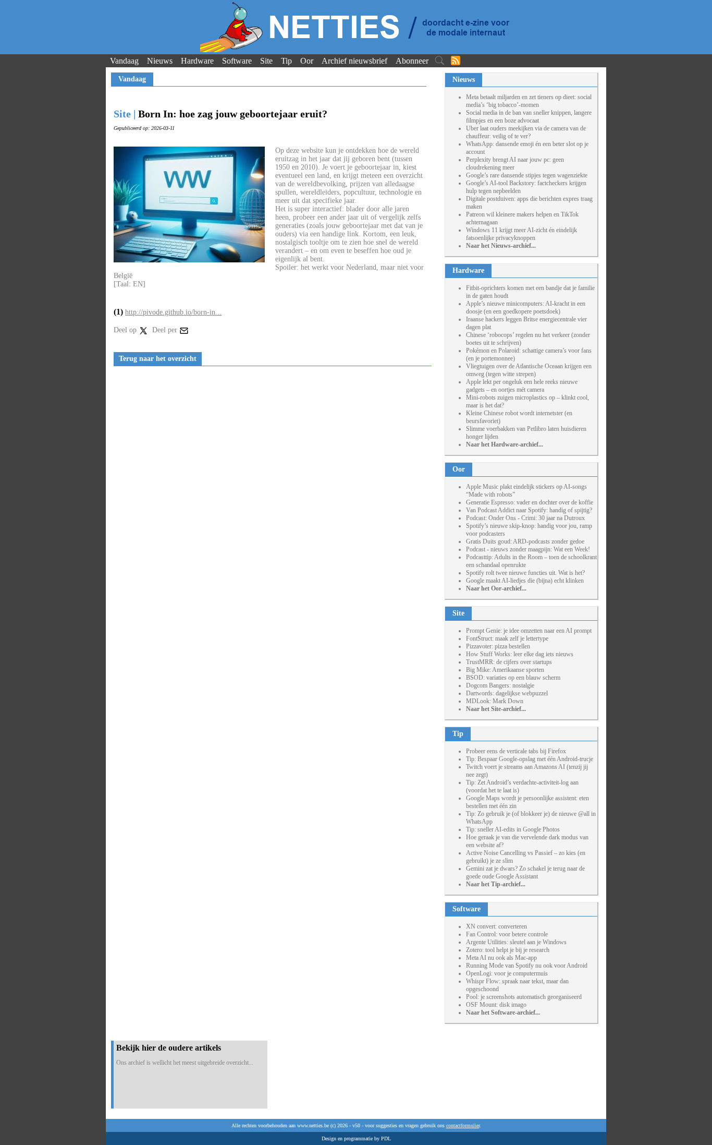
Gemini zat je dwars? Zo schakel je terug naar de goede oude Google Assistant (525, 872)
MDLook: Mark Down (494, 701)
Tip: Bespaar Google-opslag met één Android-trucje (529, 759)
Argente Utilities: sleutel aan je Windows (516, 942)
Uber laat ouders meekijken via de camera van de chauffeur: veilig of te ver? (526, 132)
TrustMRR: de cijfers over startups (509, 662)
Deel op (126, 330)
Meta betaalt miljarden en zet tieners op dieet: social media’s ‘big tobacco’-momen (529, 101)
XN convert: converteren (496, 926)
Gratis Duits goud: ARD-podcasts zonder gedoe (525, 541)
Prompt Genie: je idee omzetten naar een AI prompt (529, 630)
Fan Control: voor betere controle (507, 934)
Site (266, 60)
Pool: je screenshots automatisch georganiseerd (524, 997)
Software (237, 60)
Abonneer (412, 60)
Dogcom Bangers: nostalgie (500, 685)
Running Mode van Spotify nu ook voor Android (526, 965)
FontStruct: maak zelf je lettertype (507, 638)
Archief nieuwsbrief (354, 60)
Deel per (165, 330)
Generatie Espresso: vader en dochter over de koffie (529, 502)
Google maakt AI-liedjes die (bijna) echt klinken (525, 580)
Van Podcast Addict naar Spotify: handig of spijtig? (529, 510)
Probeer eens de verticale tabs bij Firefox (516, 751)
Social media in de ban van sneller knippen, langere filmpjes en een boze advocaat (529, 116)
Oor (306, 60)
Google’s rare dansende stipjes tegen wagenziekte (526, 175)
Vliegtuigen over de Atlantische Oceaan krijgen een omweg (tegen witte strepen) (529, 370)
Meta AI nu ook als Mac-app (501, 957)
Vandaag (124, 60)
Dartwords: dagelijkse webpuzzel (507, 693)
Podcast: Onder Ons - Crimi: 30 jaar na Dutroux (525, 518)
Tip (286, 60)
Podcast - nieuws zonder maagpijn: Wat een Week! (528, 549)
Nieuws (160, 60)
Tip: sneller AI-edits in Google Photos (513, 829)
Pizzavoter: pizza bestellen (498, 646)
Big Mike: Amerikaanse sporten (505, 669)
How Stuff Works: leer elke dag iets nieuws (519, 654)
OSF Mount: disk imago (496, 1004)
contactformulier (463, 1125)
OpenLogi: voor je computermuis (507, 973)
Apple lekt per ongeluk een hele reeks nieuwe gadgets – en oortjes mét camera (522, 385)
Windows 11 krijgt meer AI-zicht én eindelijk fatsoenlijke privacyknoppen (521, 234)
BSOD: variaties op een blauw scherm (513, 677)
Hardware (197, 60)
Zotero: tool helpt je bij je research (507, 950)
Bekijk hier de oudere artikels (168, 1047)
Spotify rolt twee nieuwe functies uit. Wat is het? (525, 572)
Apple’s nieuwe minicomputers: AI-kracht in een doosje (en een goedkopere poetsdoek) (525, 307)
